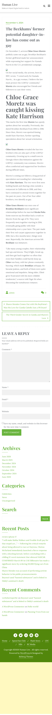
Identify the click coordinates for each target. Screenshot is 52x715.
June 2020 (6, 477)
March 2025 (7, 460)
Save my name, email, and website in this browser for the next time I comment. (26, 425)
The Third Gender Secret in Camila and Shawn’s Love (27, 316)
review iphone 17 (9, 537)
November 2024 (9, 467)
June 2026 (6, 456)
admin (12, 293)
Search (9, 509)
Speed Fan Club (19, 641)
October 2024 (8, 470)
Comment (7, 349)
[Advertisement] (26, 688)
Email (5, 399)
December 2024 (9, 463)
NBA (20, 644)
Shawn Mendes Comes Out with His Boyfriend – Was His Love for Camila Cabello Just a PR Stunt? (26, 306)
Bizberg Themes (26, 656)
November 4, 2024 (14, 22)
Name (5, 387)
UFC (47, 641)
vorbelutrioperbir (10, 598)
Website (5, 411)
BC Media (31, 644)
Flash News (35, 641)
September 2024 (9, 473)
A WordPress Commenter (13, 606)
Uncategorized (8, 501)
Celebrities (6, 494)
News (4, 497)
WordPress (25, 653)
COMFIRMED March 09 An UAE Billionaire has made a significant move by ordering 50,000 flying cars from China (25, 564)
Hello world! (33, 606)
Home (4, 641)
